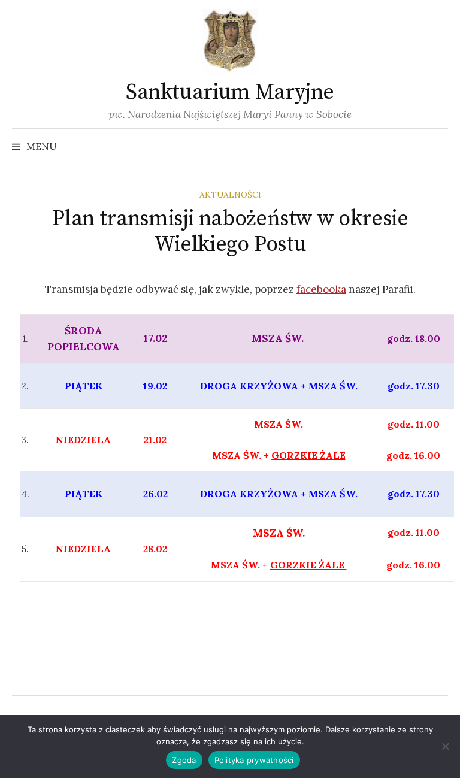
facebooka (321, 289)
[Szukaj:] (438, 146)
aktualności (230, 194)
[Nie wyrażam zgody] (445, 746)
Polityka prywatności (254, 760)
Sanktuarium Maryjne (230, 92)
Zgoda (184, 760)
